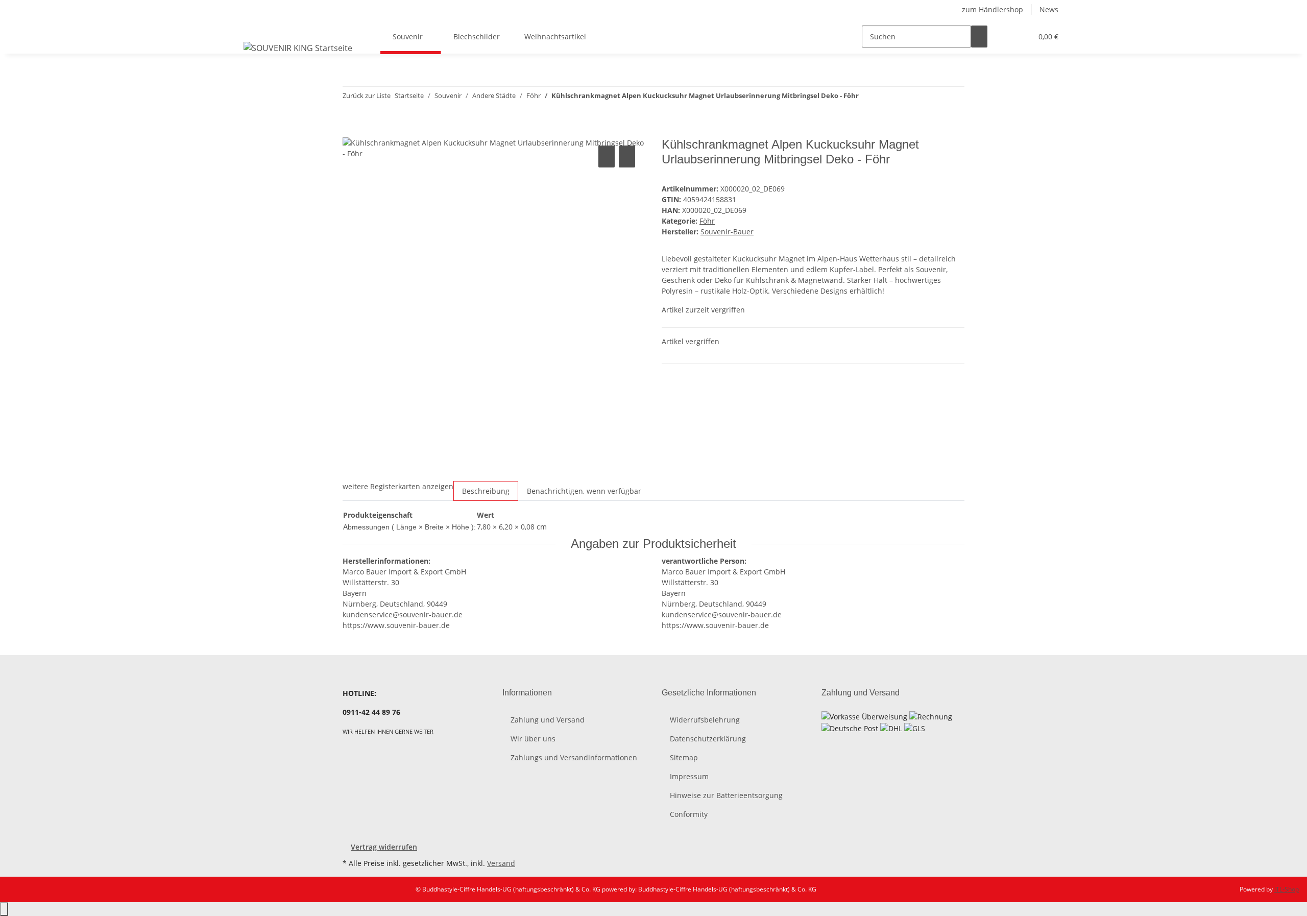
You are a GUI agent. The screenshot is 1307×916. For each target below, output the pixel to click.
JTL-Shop (1286, 889)
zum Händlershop (992, 9)
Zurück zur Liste (367, 95)
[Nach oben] (4, 909)
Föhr (707, 221)
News (1048, 9)
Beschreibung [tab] (486, 491)
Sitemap (684, 757)
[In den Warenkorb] (351, 131)
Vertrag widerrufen (384, 847)
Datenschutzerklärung (708, 738)
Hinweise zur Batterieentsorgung (726, 795)
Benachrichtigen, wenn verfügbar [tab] (584, 491)
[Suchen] (979, 36)
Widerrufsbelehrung (705, 720)
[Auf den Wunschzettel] (627, 156)
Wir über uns (533, 738)
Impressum (689, 776)
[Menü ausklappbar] (253, 27)
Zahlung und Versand (548, 720)
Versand (501, 863)
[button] (1004, 36)
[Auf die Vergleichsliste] (606, 156)
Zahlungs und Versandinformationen (574, 757)
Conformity (689, 814)
